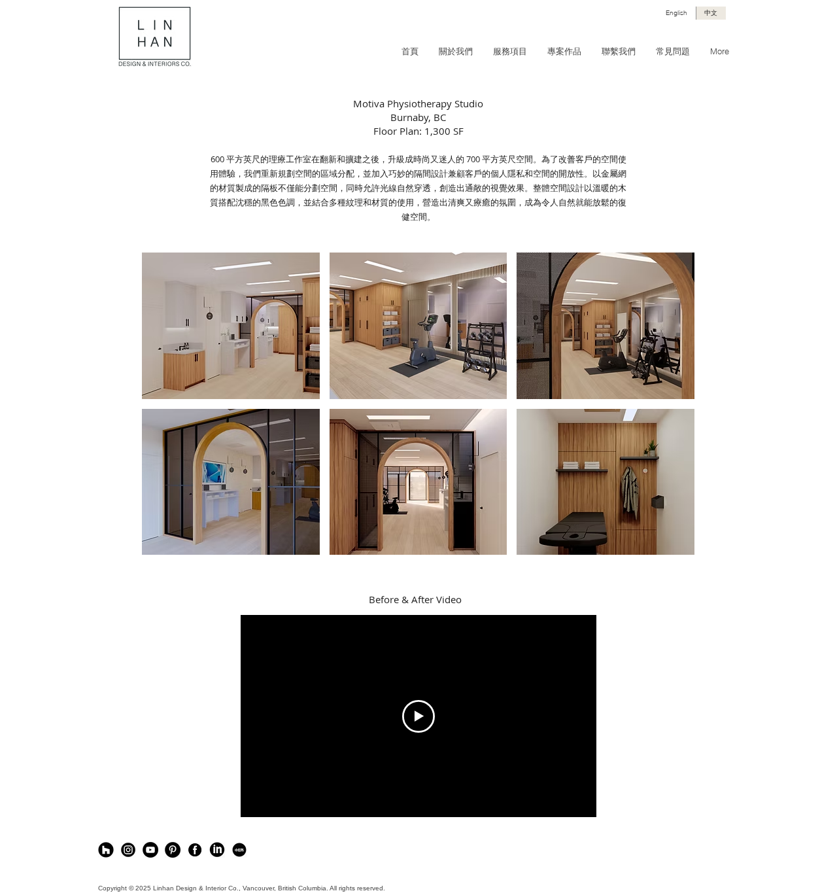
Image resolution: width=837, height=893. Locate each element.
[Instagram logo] (128, 850)
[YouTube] (150, 850)
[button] (231, 326)
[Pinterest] (172, 850)
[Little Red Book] (239, 850)
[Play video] (418, 716)
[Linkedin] (217, 850)
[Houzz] (106, 850)
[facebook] (195, 850)
